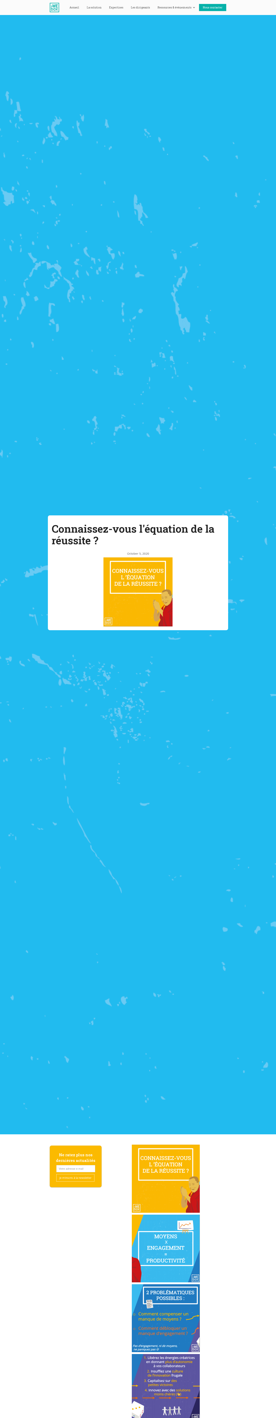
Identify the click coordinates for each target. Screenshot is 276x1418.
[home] (56, 7)
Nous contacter (212, 7)
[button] (176, 7)
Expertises (116, 7)
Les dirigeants (140, 7)
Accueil (74, 7)
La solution (94, 7)
